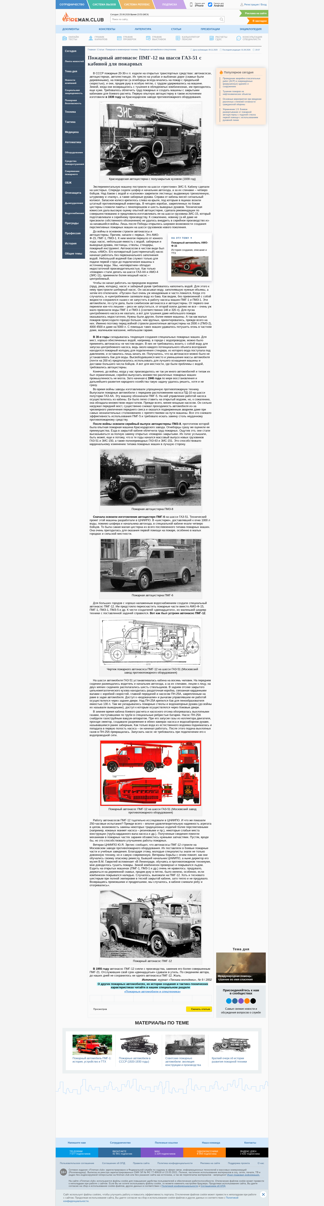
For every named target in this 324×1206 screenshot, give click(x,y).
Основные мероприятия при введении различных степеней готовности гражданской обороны (242, 102)
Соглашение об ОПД (113, 1163)
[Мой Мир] (202, 998)
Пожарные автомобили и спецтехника (157, 49)
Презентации (210, 29)
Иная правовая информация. (243, 1174)
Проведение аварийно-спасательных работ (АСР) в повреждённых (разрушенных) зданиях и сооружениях (241, 82)
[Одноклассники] (143, 998)
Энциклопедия (251, 29)
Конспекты (107, 29)
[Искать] (221, 19)
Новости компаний (70, 81)
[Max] (241, 1001)
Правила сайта (141, 1163)
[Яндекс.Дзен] (253, 1001)
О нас (261, 1163)
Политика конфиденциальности (175, 1163)
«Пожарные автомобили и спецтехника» (152, 991)
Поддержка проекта (239, 1163)
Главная (92, 49)
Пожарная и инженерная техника (122, 49)
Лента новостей (74, 61)
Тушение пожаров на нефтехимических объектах (237, 92)
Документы (70, 29)
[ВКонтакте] (124, 998)
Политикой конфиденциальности (179, 1186)
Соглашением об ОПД (213, 1186)
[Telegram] (182, 998)
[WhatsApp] (163, 998)
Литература (143, 29)
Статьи (176, 29)
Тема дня (71, 71)
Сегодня (70, 51)
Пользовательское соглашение (77, 1163)
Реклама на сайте (256, 13)
